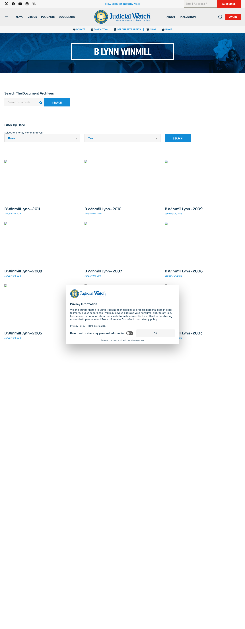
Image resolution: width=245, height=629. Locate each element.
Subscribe (229, 4)
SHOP (153, 29)
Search (57, 102)
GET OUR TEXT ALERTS (129, 29)
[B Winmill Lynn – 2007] (122, 243)
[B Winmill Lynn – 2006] (203, 243)
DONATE (80, 29)
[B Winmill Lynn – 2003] (203, 305)
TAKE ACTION (101, 29)
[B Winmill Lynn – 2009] (203, 181)
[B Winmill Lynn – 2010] (122, 181)
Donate (233, 16)
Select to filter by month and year (24, 132)
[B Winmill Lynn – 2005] (42, 305)
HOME (168, 29)
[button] (6, 17)
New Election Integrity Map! (122, 3)
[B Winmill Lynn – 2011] (42, 181)
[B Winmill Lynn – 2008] (42, 243)
